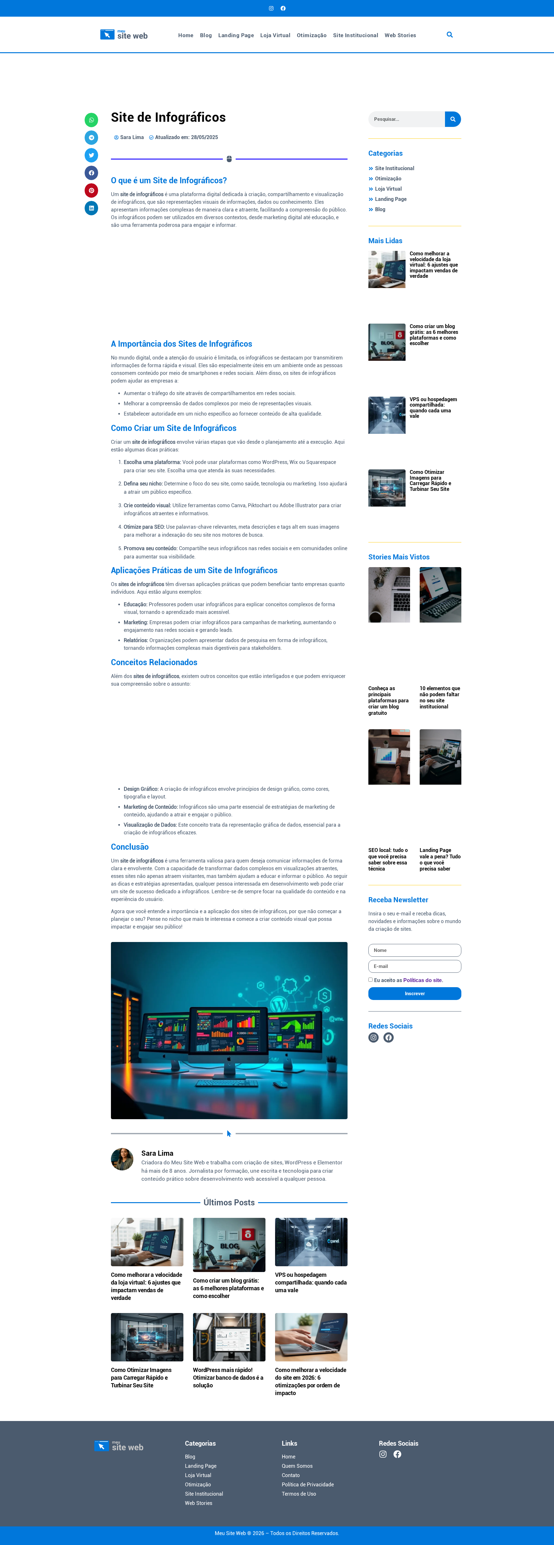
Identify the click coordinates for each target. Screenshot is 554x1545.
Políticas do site (422, 980)
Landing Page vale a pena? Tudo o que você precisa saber (440, 859)
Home (186, 35)
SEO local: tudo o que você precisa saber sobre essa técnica (388, 859)
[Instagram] (271, 8)
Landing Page (236, 35)
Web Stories (400, 35)
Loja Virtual (275, 35)
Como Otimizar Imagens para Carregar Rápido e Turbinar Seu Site (141, 1378)
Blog (206, 35)
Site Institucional (355, 35)
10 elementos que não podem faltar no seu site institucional (440, 697)
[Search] (453, 119)
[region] (470, 1498)
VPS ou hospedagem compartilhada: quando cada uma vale (311, 1282)
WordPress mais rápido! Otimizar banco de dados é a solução (228, 1378)
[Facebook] (283, 8)
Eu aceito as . (408, 980)
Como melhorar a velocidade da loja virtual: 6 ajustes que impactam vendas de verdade (434, 265)
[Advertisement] (277, 70)
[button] (449, 34)
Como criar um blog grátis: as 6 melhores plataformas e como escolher (228, 1288)
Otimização (312, 35)
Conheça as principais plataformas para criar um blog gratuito (388, 700)
